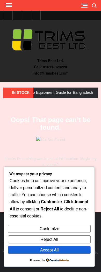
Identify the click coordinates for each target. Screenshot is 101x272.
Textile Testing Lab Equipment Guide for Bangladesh (46, 92)
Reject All (49, 239)
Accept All (49, 250)
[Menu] (8, 5)
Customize (49, 228)
